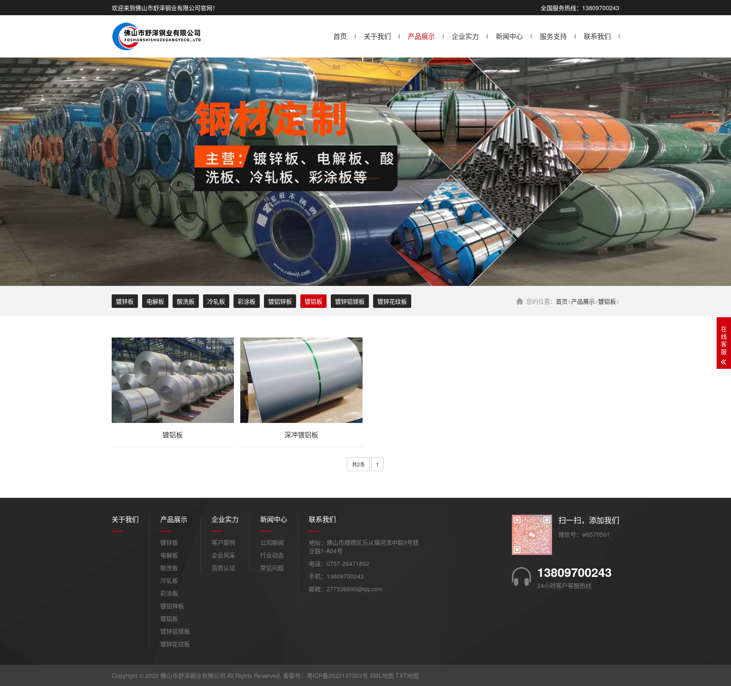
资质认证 (223, 567)
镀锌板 (125, 301)
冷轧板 (216, 301)
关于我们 (377, 36)
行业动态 (272, 555)
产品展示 (421, 36)
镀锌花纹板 (392, 301)
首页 (340, 36)
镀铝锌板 (280, 301)
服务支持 (553, 36)
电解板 (155, 301)
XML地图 (382, 675)
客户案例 (223, 542)
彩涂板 (247, 301)
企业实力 (465, 36)
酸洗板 (186, 301)
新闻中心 (509, 36)
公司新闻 (272, 542)
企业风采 (223, 555)
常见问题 (272, 567)
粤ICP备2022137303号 (337, 675)
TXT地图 (407, 675)
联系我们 (597, 36)
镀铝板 (607, 301)
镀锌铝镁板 (350, 301)
